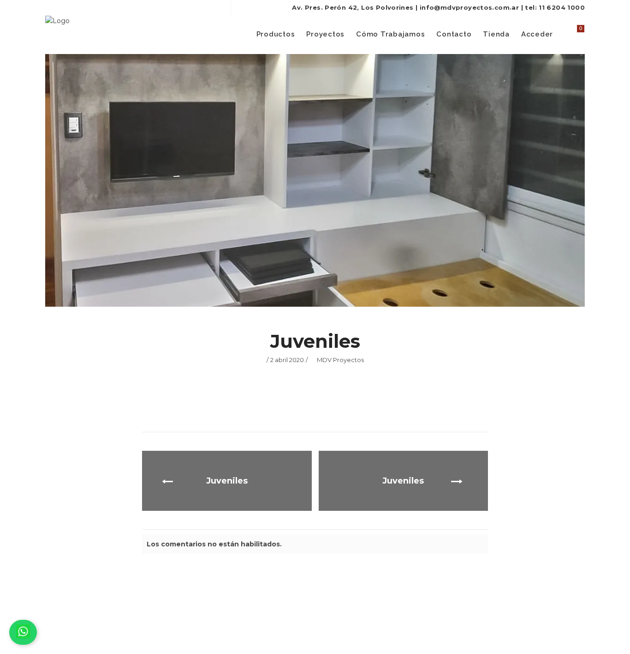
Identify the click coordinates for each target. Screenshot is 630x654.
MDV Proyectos (340, 359)
